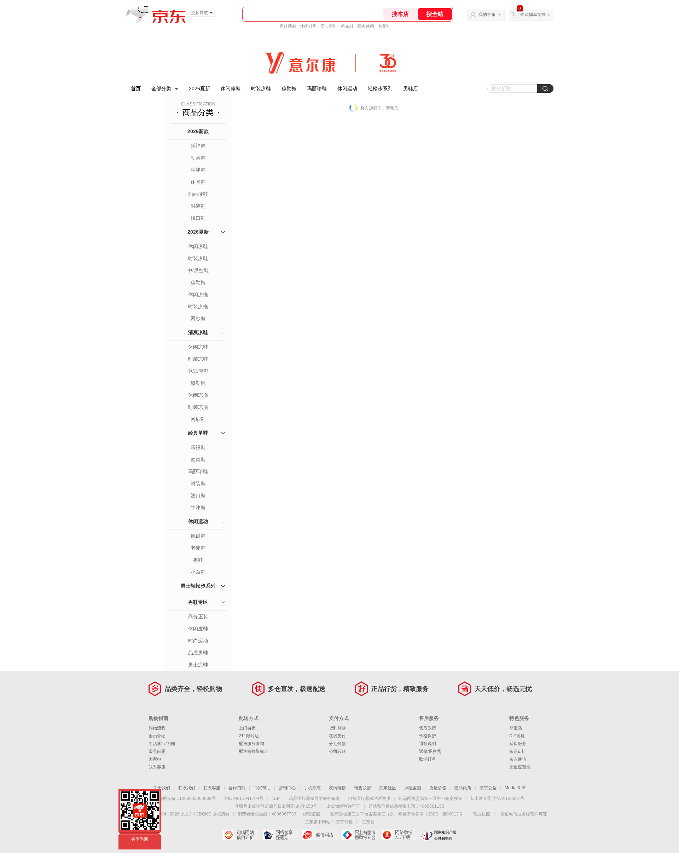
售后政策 (427, 728)
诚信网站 (320, 835)
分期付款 (337, 743)
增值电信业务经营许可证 (523, 814)
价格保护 (427, 735)
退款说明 (427, 743)
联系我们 (186, 787)
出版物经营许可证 (343, 806)
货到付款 (337, 728)
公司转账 (337, 751)
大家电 (155, 759)
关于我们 (161, 787)
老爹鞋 (384, 26)
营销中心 (287, 787)
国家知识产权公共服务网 (438, 835)
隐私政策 (462, 787)
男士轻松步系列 (198, 586)
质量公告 (437, 787)
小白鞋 (198, 572)
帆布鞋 (347, 26)
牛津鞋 (198, 170)
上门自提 (247, 728)
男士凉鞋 (198, 665)
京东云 (368, 821)
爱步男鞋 (328, 26)
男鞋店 (410, 88)
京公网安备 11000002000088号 (185, 798)
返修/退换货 (430, 751)
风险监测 (412, 787)
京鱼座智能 (519, 767)
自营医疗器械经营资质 (369, 798)
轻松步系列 (380, 88)
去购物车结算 (533, 14)
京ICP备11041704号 (243, 798)
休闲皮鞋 (198, 628)
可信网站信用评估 (240, 835)
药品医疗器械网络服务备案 (314, 798)
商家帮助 (262, 787)
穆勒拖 (289, 88)
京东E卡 (517, 751)
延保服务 (517, 743)
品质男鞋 (198, 653)
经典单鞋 (198, 433)
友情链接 (337, 787)
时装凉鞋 (261, 88)
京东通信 (517, 759)
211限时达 (249, 735)
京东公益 (488, 787)
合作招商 (236, 787)
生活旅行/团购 (162, 743)
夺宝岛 (515, 728)
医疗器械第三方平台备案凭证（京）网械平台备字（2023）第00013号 (396, 814)
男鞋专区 (198, 602)
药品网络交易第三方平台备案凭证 (430, 798)
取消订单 (427, 759)
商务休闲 (365, 26)
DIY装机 (517, 735)
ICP (276, 798)
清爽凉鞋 (198, 332)
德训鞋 (198, 536)
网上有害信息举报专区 (359, 835)
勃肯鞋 (198, 158)
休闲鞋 (198, 182)
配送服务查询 (251, 743)
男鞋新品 (287, 26)
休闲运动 (347, 88)
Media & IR (515, 787)
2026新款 (198, 131)
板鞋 (198, 560)
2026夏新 (199, 88)
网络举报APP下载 (399, 835)
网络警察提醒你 (280, 835)
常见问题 (157, 751)
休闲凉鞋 (230, 88)
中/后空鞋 (198, 270)
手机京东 (312, 787)
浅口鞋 (198, 218)
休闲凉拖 (198, 294)
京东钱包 (344, 821)
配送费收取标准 (253, 751)
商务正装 (198, 616)
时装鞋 (198, 206)
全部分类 (161, 88)
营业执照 (481, 814)
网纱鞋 (198, 318)
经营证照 (311, 814)
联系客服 (157, 767)
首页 (136, 88)
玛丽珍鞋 (317, 88)
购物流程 (157, 728)
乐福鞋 (198, 146)
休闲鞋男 (308, 26)
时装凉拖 (198, 306)
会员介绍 (157, 735)
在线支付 (337, 735)
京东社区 (387, 787)
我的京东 (486, 14)
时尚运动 (198, 640)
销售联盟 (362, 787)
